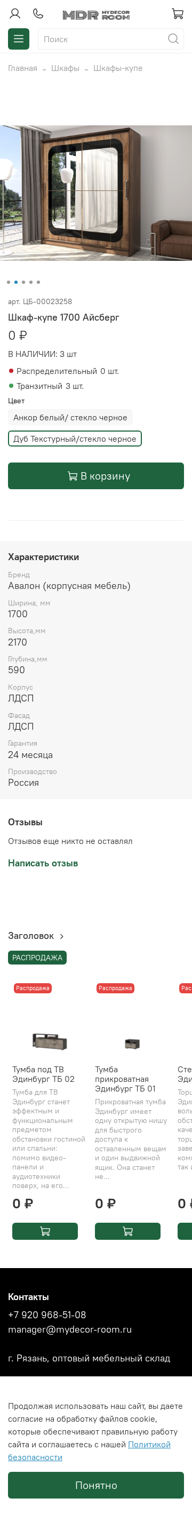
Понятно (96, 1485)
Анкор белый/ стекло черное (70, 417)
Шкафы (65, 67)
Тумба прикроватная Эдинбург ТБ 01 (125, 1079)
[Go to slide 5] (38, 282)
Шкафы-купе (118, 67)
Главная (22, 67)
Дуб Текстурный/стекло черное (75, 438)
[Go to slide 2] (16, 282)
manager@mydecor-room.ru (70, 1329)
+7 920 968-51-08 (47, 1315)
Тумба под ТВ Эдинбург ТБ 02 (43, 1074)
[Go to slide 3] (23, 282)
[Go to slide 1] (8, 282)
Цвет (16, 400)
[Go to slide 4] (31, 282)
